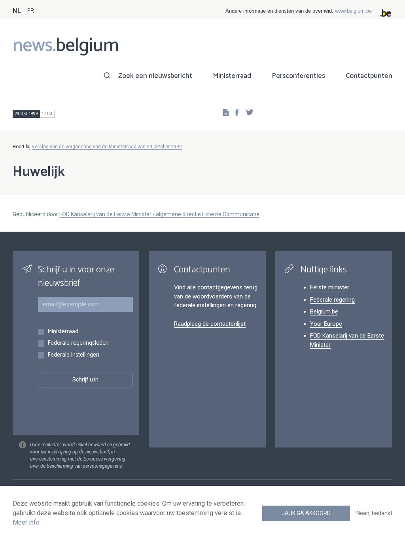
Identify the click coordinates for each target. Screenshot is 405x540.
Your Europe (326, 323)
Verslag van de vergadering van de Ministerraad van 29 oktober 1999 (107, 146)
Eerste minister (329, 287)
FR (30, 11)
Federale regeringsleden (78, 343)
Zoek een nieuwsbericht (155, 76)
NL (17, 11)
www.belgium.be (353, 11)
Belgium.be (324, 311)
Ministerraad (232, 76)
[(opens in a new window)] (234, 112)
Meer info (26, 522)
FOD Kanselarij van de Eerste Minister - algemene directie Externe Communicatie (159, 214)
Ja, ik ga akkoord (306, 513)
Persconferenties (298, 76)
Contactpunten (369, 76)
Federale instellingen (73, 355)
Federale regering (332, 299)
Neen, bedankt (374, 513)
